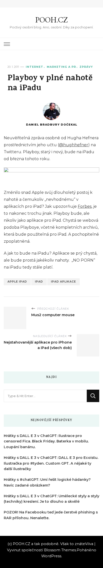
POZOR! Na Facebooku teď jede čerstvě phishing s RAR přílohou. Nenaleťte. (51, 515)
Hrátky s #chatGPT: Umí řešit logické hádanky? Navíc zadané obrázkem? (47, 482)
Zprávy (86, 67)
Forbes (85, 206)
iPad (39, 281)
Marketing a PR (61, 67)
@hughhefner (73, 144)
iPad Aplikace (63, 281)
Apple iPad (17, 281)
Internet (34, 67)
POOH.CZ (51, 20)
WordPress (51, 556)
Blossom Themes (60, 550)
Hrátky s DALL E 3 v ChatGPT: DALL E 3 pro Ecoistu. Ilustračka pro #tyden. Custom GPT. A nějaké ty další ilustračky (51, 463)
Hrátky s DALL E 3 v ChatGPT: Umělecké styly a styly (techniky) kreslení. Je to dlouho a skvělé (51, 499)
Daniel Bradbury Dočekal (51, 124)
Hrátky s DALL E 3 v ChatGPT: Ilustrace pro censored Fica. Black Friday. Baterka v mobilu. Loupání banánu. (46, 441)
